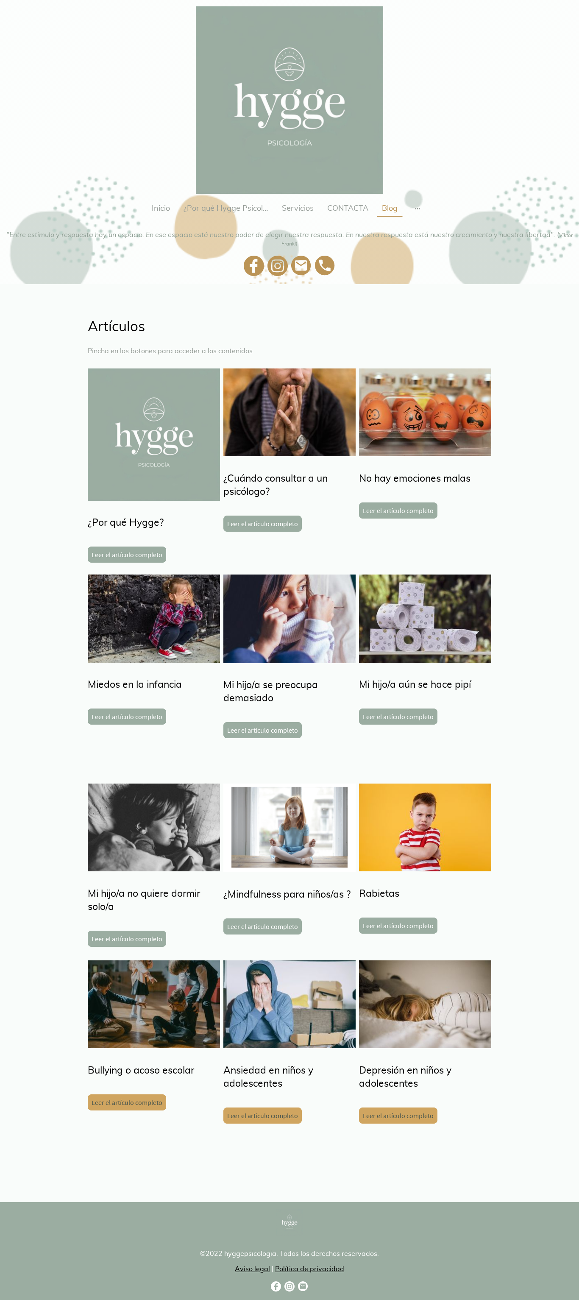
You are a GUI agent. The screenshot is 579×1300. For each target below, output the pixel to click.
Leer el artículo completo (127, 554)
